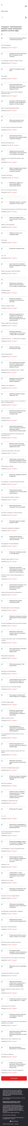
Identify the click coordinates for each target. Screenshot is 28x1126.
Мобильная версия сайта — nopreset (10, 1123)
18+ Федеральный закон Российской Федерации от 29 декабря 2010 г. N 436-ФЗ (13, 1118)
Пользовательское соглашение (9, 1115)
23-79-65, (8, 1099)
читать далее (14, 1078)
